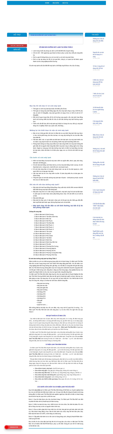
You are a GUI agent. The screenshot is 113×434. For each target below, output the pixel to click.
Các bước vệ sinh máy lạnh (40, 157)
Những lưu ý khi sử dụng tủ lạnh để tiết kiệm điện (98, 178)
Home (47, 3)
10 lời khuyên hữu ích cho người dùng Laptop (98, 109)
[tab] (57, 430)
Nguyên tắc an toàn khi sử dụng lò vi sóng (98, 54)
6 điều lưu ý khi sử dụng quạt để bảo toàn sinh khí (98, 82)
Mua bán (56, 3)
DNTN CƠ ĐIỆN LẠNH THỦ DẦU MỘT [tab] (42, 430)
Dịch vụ (65, 3)
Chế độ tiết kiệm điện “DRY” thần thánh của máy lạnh (99, 206)
